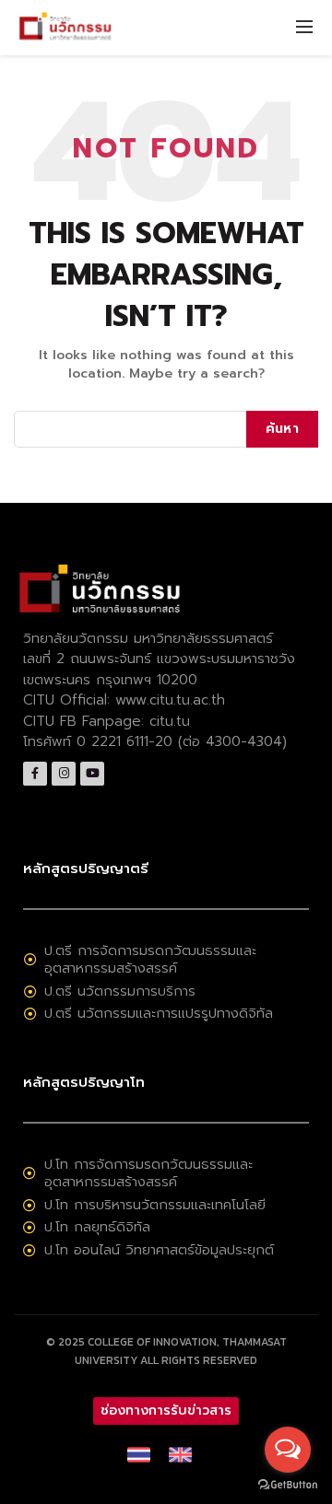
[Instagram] (64, 774)
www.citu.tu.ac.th (170, 700)
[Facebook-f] (35, 774)
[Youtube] (92, 774)
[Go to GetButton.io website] (287, 1485)
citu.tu (169, 721)
